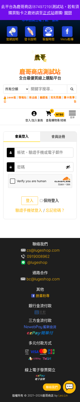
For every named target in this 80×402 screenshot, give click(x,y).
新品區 (33, 97)
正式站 (48, 13)
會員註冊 (58, 136)
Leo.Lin (63, 395)
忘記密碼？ (55, 210)
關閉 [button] (68, 13)
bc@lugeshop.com (43, 279)
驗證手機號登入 (28, 210)
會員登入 (22, 136)
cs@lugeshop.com (43, 250)
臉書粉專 (42, 296)
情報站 (23, 97)
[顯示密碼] (68, 167)
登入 (29, 200)
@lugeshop (43, 262)
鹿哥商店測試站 (39, 71)
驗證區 (44, 97)
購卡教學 (69, 97)
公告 (40, 101)
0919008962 (43, 256)
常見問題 (56, 97)
